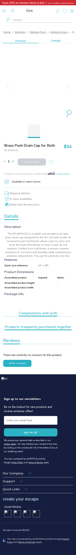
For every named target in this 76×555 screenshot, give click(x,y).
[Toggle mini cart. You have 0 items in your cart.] (72, 11)
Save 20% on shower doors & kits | (25, 2)
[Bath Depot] (38, 11)
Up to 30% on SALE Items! (61, 3)
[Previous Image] (7, 87)
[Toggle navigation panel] (4, 11)
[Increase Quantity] (13, 161)
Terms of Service (35, 462)
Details (56, 40)
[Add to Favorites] (53, 162)
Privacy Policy (17, 462)
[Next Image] (68, 87)
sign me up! (31, 432)
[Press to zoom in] (69, 114)
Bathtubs (20, 32)
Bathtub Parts (38, 32)
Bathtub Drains (59, 32)
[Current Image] (34, 131)
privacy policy (10, 444)
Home (7, 32)
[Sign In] (57, 11)
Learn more (63, 173)
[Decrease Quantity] (4, 161)
